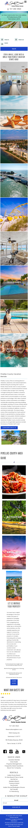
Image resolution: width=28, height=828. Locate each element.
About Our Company (14, 768)
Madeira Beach (14, 781)
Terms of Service (12, 826)
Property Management (14, 764)
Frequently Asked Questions (14, 766)
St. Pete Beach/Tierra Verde (14, 777)
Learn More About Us (9, 427)
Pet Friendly (14, 789)
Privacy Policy (17, 824)
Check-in (6, 39)
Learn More (14, 682)
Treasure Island (14, 783)
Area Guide (14, 762)
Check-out (21, 39)
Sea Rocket (14, 785)
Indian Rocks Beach (14, 775)
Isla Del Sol (14, 779)
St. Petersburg (14, 791)
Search (14, 49)
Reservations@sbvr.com (14, 729)
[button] (26, 3)
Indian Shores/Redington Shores (14, 787)
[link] (14, 78)
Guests (6, 43)
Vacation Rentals (14, 760)
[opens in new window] (5, 752)
